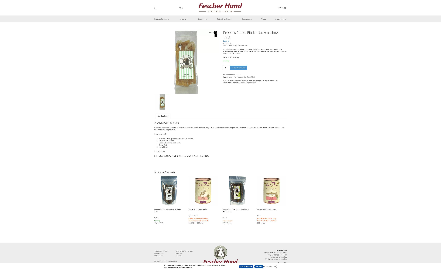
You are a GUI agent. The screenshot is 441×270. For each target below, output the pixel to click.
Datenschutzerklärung (184, 251)
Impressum (158, 253)
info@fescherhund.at (278, 259)
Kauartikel (251, 77)
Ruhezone (201, 19)
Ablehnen (259, 266)
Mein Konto (158, 255)
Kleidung (182, 19)
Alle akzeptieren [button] (246, 266)
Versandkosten (243, 45)
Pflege (263, 19)
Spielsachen (247, 19)
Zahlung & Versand (249, 83)
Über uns (178, 253)
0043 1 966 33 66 (280, 255)
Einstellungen (271, 266)
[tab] (163, 116)
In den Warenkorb (239, 68)
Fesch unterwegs (160, 19)
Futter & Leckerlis (224, 19)
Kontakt (178, 255)
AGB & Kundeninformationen (165, 261)
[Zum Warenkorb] (285, 7)
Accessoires (279, 19)
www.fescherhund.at (279, 257)
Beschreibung (163, 116)
